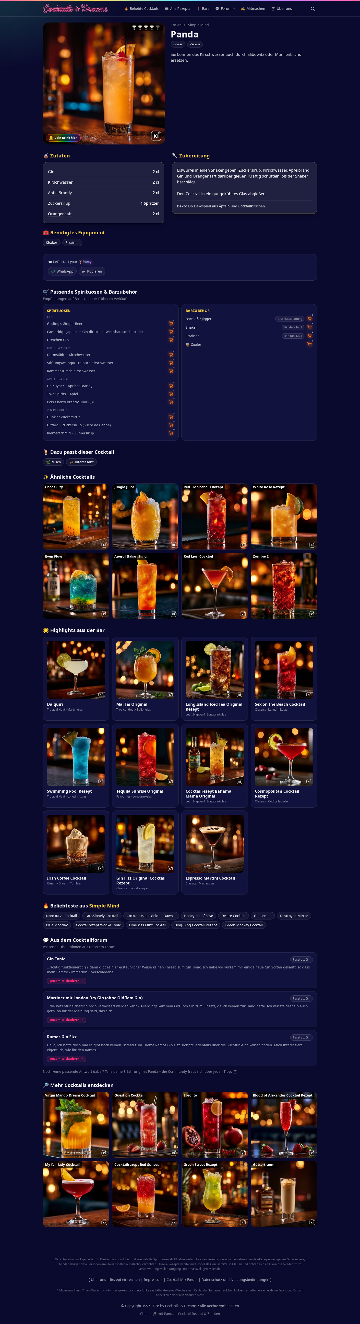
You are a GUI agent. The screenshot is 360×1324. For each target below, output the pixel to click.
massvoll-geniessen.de (205, 1269)
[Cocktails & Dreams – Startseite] (75, 8)
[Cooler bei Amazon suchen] (309, 344)
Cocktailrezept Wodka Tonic (98, 925)
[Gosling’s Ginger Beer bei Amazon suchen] (170, 323)
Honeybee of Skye (198, 915)
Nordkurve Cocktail (61, 915)
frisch (53, 462)
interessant (81, 462)
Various (195, 44)
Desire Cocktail (233, 915)
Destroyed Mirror (294, 915)
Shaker (51, 242)
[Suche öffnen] (312, 8)
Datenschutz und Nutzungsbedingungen (235, 1279)
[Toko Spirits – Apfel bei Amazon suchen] (170, 393)
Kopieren (94, 271)
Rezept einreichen (125, 1279)
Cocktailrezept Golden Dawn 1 (151, 915)
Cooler (177, 44)
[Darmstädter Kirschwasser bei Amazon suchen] (170, 354)
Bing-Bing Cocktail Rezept (196, 925)
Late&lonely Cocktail (101, 915)
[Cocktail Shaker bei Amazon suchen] (309, 327)
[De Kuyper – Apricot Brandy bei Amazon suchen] (170, 385)
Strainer (72, 242)
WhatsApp (65, 271)
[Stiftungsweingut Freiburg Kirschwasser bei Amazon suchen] (170, 362)
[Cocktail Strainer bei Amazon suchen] (309, 335)
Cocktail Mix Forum (182, 1279)
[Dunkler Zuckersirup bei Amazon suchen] (170, 416)
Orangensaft (60, 213)
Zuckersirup (59, 203)
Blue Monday (57, 925)
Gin (51, 171)
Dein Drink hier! (65, 138)
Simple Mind (198, 25)
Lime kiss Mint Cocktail (147, 925)
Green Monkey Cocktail (244, 925)
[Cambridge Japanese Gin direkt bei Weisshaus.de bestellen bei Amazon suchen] (170, 331)
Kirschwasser (60, 182)
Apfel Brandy (60, 192)
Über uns (98, 1279)
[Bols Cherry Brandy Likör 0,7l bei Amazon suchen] (170, 402)
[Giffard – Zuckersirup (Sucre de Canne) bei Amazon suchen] (170, 425)
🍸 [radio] (134, 27)
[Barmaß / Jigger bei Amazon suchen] (309, 318)
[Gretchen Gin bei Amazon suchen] (170, 339)
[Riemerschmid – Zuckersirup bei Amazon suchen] (170, 433)
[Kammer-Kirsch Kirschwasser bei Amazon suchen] (170, 370)
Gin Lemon (263, 915)
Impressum (153, 1279)
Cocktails (178, 25)
